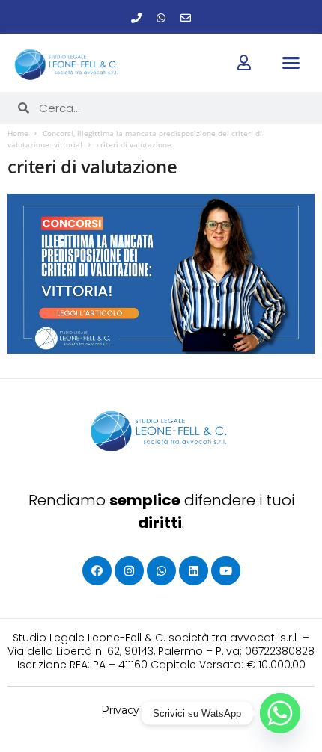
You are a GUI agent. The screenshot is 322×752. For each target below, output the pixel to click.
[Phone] (136, 17)
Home (17, 133)
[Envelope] (185, 17)
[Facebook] (97, 570)
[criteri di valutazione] (161, 274)
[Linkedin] (193, 570)
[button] (291, 62)
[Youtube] (225, 570)
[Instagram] (129, 570)
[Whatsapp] (161, 17)
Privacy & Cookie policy (161, 710)
